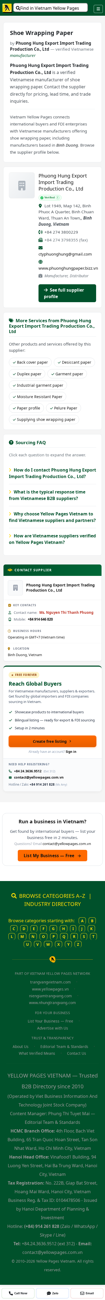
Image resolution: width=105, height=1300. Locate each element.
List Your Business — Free (50, 1021)
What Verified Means (37, 1053)
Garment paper (69, 373)
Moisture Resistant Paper (39, 396)
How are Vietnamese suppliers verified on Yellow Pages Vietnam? (52, 539)
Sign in (71, 752)
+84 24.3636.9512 (27, 771)
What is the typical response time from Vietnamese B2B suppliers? (47, 495)
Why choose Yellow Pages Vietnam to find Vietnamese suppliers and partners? (52, 517)
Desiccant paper (76, 362)
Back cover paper (32, 362)
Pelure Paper (65, 408)
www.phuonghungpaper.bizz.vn (68, 268)
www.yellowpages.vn (50, 989)
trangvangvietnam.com (50, 982)
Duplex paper (29, 373)
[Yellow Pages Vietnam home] (7, 8)
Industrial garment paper (40, 385)
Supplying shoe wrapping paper (46, 419)
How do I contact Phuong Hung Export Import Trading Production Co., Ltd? (52, 473)
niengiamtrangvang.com (50, 995)
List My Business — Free (52, 855)
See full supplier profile (64, 293)
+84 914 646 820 (40, 619)
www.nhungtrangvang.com (52, 1002)
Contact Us (76, 1053)
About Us (21, 1046)
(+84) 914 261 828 (41, 1226)
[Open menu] (98, 9)
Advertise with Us (52, 1028)
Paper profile (28, 408)
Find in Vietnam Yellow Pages (49, 8)
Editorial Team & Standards (64, 1046)
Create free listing (50, 741)
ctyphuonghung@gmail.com (65, 254)
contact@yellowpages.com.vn (39, 777)
